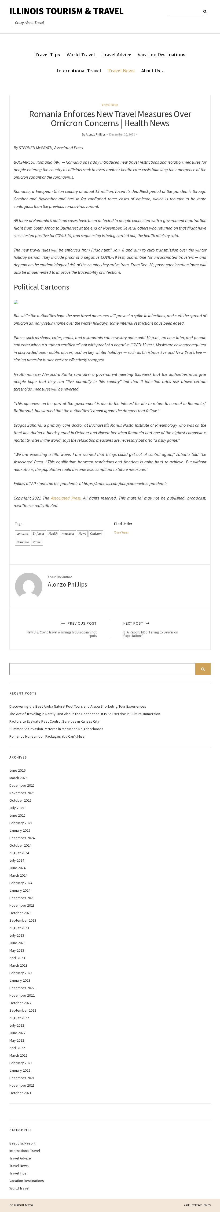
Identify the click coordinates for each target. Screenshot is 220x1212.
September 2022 (22, 1010)
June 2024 (17, 867)
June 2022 (17, 1032)
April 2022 (17, 1047)
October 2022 (20, 1002)
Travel (37, 542)
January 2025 (19, 830)
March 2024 (18, 875)
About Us (150, 70)
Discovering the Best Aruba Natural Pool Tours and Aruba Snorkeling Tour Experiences (77, 706)
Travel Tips (47, 54)
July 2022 (16, 1025)
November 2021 (22, 1085)
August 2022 (19, 1017)
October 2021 (20, 1092)
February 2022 (20, 1062)
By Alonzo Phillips (93, 134)
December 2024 (22, 837)
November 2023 (22, 905)
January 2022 (19, 1070)
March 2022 (18, 1055)
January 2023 (19, 980)
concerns (23, 533)
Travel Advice (116, 54)
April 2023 (17, 957)
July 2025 (16, 807)
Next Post (150, 629)
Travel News (121, 70)
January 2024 (19, 890)
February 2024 (20, 882)
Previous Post (62, 629)
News (82, 533)
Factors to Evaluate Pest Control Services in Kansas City (54, 721)
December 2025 (22, 785)
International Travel (79, 70)
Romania (23, 542)
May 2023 (16, 950)
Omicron (96, 533)
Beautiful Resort (22, 1143)
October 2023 (20, 912)
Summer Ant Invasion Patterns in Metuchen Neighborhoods (56, 728)
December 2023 (22, 897)
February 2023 (20, 972)
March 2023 (18, 965)
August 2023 (19, 927)
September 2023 (22, 920)
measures (68, 533)
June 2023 (17, 942)
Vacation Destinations (161, 54)
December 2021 (22, 1077)
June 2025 (17, 815)
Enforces (39, 533)
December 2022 (22, 987)
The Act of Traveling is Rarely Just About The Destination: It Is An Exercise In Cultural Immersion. (85, 713)
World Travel (81, 54)
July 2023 (16, 935)
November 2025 (22, 792)
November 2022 (22, 995)
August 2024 (19, 852)
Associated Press (65, 498)
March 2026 (18, 777)
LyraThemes (203, 1205)
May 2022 (16, 1040)
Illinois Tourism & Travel (66, 11)
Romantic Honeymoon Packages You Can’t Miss (47, 736)
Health (53, 533)
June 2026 (17, 770)
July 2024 (16, 860)
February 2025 (20, 822)
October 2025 (20, 800)
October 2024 (20, 845)
